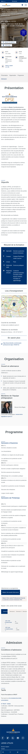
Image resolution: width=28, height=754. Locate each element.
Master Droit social (12, 11)
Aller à (2, 1)
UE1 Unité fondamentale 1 (8, 622)
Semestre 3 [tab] (18, 611)
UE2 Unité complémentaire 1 (9, 629)
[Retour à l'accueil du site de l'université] (13, 731)
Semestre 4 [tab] (25, 611)
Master (4, 11)
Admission (4, 79)
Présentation (4, 75)
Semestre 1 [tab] (5, 611)
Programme (21, 75)
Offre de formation (6, 9)
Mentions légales (5, 746)
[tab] (10, 592)
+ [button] (3, 297)
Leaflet (13, 316)
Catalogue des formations (19, 9)
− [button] (3, 300)
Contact (3, 748)
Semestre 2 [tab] (12, 611)
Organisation (12, 75)
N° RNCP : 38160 (6, 703)
